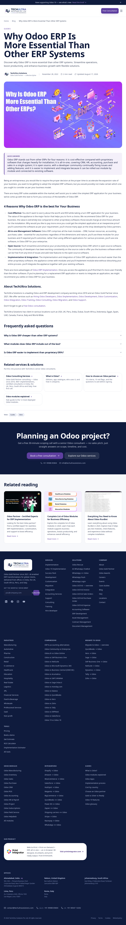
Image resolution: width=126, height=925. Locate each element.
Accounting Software (80, 609)
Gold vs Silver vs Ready (94, 795)
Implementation (52, 565)
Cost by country (91, 787)
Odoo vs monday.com (53, 686)
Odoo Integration (12, 300)
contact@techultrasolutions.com (20, 908)
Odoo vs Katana (51, 691)
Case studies (104, 585)
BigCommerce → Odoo (54, 795)
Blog (14, 21)
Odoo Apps (89, 779)
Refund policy (117, 918)
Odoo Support (79, 300)
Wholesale (8, 703)
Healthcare (8, 670)
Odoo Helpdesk (10, 816)
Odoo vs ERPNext (52, 712)
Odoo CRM (8, 787)
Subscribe (36, 593)
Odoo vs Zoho (50, 703)
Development (50, 577)
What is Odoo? (91, 770)
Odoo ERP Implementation (45, 270)
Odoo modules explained (95, 775)
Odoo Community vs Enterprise (57, 649)
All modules (9, 820)
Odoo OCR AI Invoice (80, 590)
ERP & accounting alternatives (57, 645)
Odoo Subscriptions (12, 808)
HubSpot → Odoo (52, 787)
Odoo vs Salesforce (52, 716)
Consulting (49, 602)
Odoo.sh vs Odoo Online (55, 653)
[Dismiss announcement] (121, 2)
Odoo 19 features (92, 800)
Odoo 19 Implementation (55, 569)
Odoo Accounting (11, 795)
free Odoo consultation (34, 305)
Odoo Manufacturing (12, 770)
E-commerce (9, 666)
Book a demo (9, 735)
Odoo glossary (91, 804)
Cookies (107, 918)
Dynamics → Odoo (92, 670)
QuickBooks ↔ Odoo (53, 800)
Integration (50, 590)
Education (8, 674)
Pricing (7, 731)
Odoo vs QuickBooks (53, 695)
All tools (7, 752)
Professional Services (12, 707)
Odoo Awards (104, 573)
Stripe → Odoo (51, 816)
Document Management (82, 626)
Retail (6, 661)
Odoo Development (88, 296)
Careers (102, 577)
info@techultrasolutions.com (74, 463)
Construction (9, 657)
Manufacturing (10, 645)
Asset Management (80, 618)
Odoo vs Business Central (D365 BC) (59, 670)
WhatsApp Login (79, 581)
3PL (5, 691)
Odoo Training (28, 300)
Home (6, 21)
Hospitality (8, 678)
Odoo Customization (107, 296)
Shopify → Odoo (51, 770)
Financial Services (11, 695)
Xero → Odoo (90, 653)
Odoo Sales (8, 779)
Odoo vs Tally (50, 707)
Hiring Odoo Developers (44, 296)
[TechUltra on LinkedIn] (6, 601)
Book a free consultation (43, 455)
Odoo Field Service (11, 812)
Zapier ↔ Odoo (51, 808)
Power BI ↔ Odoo (52, 804)
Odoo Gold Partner (106, 569)
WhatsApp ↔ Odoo (80, 573)
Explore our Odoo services (82, 455)
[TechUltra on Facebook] (12, 601)
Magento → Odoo (52, 791)
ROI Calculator (10, 743)
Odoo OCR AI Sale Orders (82, 594)
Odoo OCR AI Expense (81, 605)
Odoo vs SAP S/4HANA (54, 678)
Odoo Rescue (77, 565)
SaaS (6, 712)
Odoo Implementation (67, 296)
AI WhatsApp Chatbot (81, 569)
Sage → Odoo (90, 657)
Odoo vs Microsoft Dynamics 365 (58, 666)
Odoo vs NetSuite (52, 661)
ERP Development (79, 613)
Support (48, 598)
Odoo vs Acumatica (52, 674)
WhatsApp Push (78, 577)
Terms (100, 918)
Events (101, 581)
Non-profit (8, 716)
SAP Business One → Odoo (96, 661)
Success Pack (50, 573)
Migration (49, 585)
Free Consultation (110, 11)
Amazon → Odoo (51, 775)
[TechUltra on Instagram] (18, 601)
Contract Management (81, 622)
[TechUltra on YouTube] (24, 601)
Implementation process (95, 783)
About (101, 565)
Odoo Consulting (44, 300)
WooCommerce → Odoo (54, 779)
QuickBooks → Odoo (93, 649)
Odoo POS (8, 791)
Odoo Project (9, 804)
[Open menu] (121, 11)
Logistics (7, 686)
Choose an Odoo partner (95, 791)
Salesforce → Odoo (52, 783)
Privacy (93, 918)
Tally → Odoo (90, 674)
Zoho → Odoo (90, 678)
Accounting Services (53, 594)
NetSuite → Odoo (92, 666)
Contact (102, 602)
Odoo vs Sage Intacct (53, 682)
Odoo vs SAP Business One (56, 657)
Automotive (8, 649)
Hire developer (51, 610)
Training (48, 606)
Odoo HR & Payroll (11, 800)
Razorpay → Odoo (52, 820)
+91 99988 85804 (50, 463)
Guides (7, 29)
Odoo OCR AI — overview (82, 585)
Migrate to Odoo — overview (97, 645)
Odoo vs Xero (50, 699)
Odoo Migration (60, 300)
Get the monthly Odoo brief (16, 588)
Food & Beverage (11, 699)
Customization (51, 581)
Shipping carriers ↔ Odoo (56, 812)
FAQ (100, 594)
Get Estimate (9, 739)
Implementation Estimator (15, 747)
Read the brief (78, 2)
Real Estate (8, 682)
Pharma (7, 653)
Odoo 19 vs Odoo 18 (53, 720)
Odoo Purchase (10, 783)
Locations (103, 598)
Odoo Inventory (10, 775)
